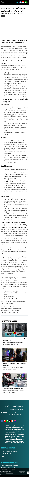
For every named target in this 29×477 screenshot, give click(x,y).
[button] (17, 2)
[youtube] (23, 2)
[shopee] (12, 421)
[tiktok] (10, 421)
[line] (25, 2)
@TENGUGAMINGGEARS (11, 312)
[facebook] (20, 2)
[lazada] (15, 421)
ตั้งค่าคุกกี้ (22, 472)
